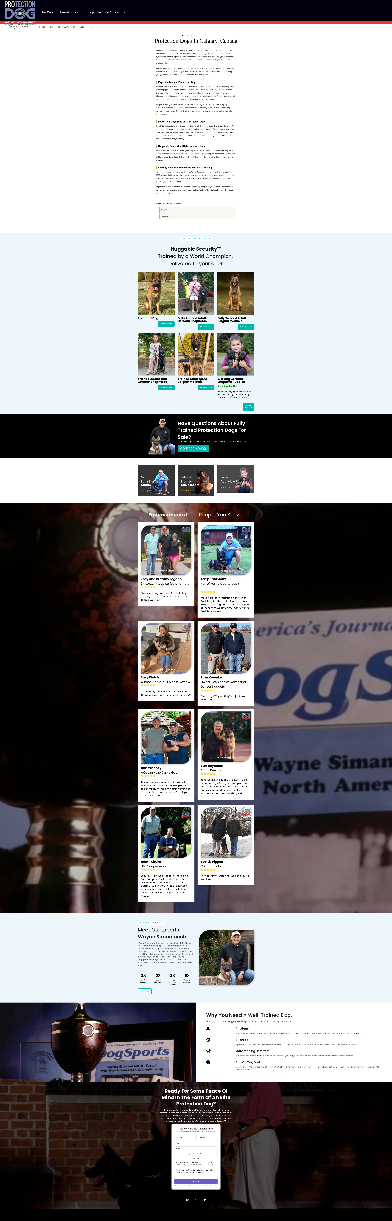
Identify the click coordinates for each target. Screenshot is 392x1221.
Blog (82, 27)
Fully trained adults (181, 1163)
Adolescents (196, 1163)
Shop (58, 27)
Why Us (74, 27)
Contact (90, 27)
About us (144, 991)
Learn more (146, 490)
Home (184, 36)
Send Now (196, 1181)
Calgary (164, 210)
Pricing (50, 27)
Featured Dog (148, 318)
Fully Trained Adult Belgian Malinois (231, 319)
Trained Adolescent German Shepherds (152, 380)
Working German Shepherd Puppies (231, 380)
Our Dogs (41, 27)
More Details (166, 324)
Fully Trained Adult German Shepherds (192, 319)
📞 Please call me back (196, 1154)
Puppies (211, 1163)
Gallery (66, 27)
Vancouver (165, 216)
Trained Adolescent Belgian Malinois (192, 380)
